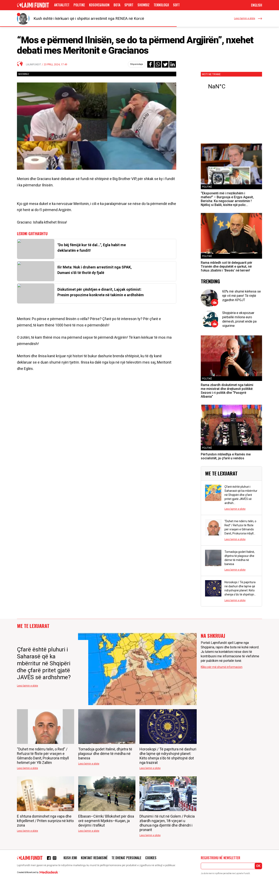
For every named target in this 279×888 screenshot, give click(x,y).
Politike (79, 5)
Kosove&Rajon (99, 5)
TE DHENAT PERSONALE (126, 857)
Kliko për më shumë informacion (221, 667)
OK (258, 866)
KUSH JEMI (70, 857)
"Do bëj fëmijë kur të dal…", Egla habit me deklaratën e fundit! (91, 248)
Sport (128, 5)
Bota (117, 5)
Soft (176, 5)
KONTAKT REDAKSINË (94, 857)
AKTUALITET (61, 5)
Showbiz (143, 5)
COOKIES (150, 857)
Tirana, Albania (231, 87)
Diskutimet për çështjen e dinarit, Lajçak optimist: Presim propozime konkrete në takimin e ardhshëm (100, 292)
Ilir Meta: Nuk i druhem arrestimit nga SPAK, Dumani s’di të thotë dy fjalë (94, 270)
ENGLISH (256, 5)
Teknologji (161, 5)
